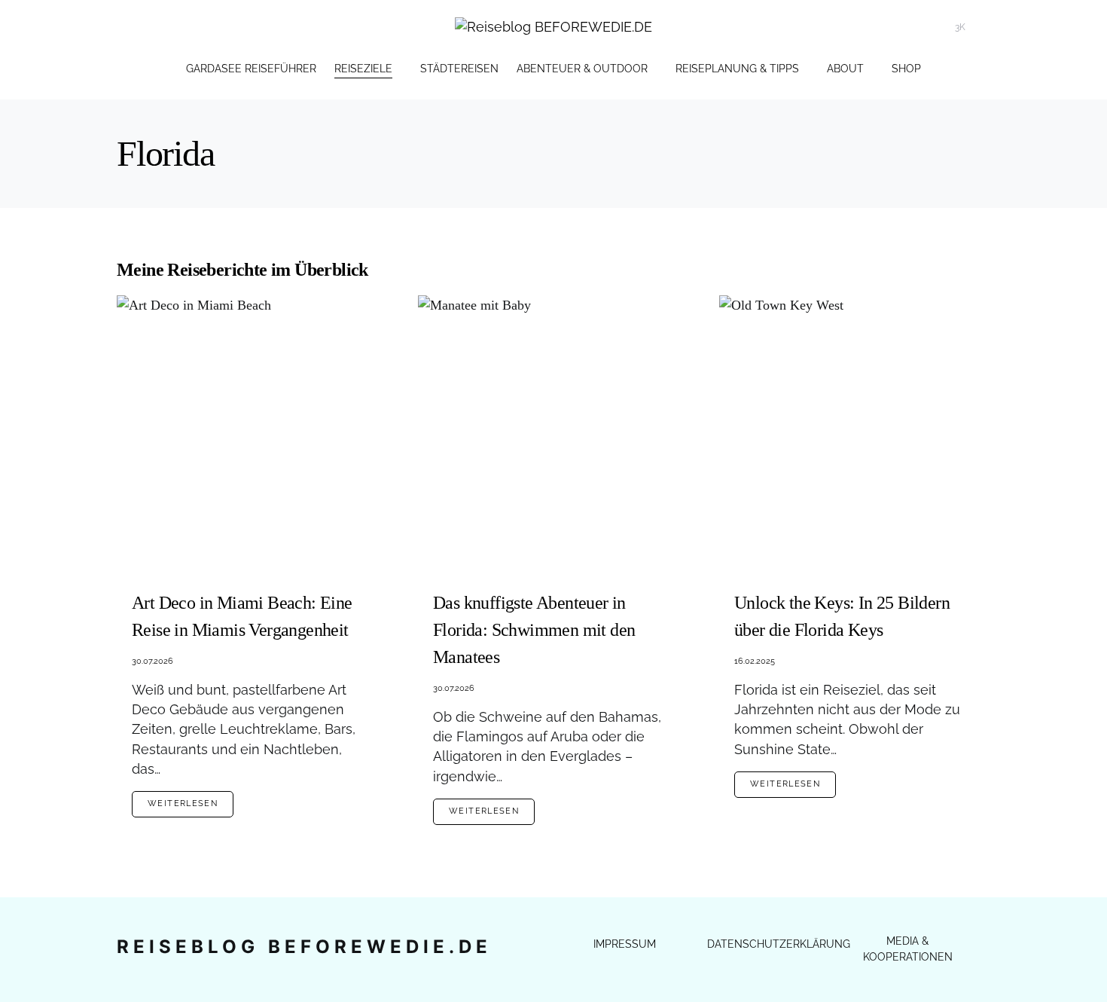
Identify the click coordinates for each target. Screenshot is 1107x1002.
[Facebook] (982, 27)
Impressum (624, 944)
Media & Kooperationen (908, 949)
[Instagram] (924, 27)
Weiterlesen (183, 803)
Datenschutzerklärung (778, 944)
